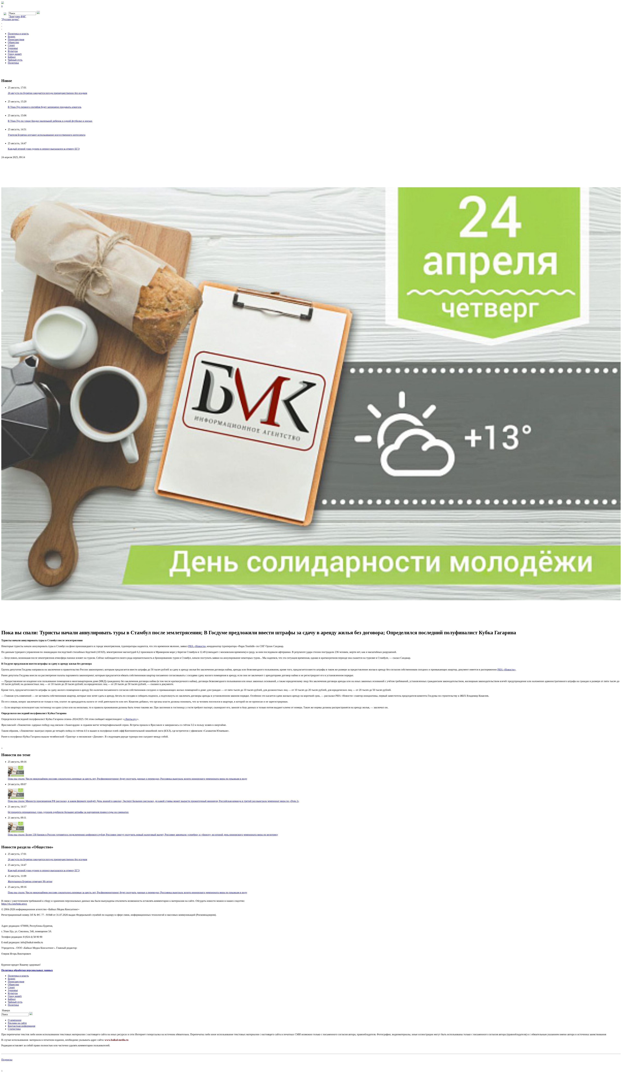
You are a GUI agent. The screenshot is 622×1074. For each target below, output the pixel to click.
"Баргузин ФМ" (17, 16)
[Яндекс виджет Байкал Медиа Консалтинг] (311, 28)
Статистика (14, 1029)
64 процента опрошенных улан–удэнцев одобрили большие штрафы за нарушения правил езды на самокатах (68, 812)
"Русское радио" (10, 19)
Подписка (6, 1059)
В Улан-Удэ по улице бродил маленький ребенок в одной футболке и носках (50, 121)
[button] (617, 164)
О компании (14, 1020)
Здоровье (13, 48)
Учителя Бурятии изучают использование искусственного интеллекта (46, 135)
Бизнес (11, 36)
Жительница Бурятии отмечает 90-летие (30, 881)
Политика (13, 62)
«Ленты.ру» (130, 719)
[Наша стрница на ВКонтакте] (311, 22)
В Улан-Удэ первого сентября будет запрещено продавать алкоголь (44, 107)
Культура (13, 51)
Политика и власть (18, 33)
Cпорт (11, 45)
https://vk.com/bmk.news (14, 903)
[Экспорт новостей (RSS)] (311, 25)
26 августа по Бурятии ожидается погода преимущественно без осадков (47, 93)
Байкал (12, 57)
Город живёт (15, 54)
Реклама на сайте (17, 1023)
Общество (13, 42)
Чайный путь (15, 59)
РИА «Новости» (197, 646)
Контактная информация (21, 1026)
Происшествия (16, 39)
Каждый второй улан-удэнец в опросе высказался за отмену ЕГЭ (44, 148)
